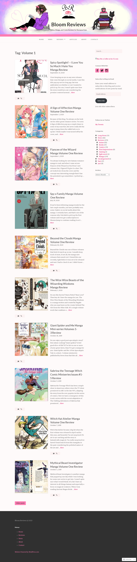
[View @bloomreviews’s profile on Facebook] (97, 70)
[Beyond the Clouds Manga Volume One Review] (56, 270)
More (73, 92)
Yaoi (99, 161)
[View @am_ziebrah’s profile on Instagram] (107, 70)
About (83, 39)
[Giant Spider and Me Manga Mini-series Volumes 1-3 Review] (21, 361)
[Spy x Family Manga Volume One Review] (56, 229)
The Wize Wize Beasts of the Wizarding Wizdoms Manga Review (67, 283)
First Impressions (106, 149)
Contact (94, 39)
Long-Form (102, 135)
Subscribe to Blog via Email (104, 79)
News (50, 39)
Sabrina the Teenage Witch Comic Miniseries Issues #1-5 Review (66, 374)
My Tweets (99, 124)
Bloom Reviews (68, 24)
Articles (73, 39)
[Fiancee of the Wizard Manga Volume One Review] (56, 184)
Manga (101, 156)
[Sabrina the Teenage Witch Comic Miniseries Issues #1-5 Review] (21, 409)
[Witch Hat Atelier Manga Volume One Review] (56, 453)
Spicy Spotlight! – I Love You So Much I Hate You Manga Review (66, 66)
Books (101, 145)
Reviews (60, 39)
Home (41, 39)
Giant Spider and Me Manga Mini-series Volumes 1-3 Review (66, 329)
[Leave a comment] (53, 270)
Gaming (102, 152)
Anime (101, 142)
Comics (102, 147)
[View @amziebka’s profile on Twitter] (102, 70)
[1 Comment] (18, 98)
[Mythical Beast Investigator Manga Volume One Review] (56, 495)
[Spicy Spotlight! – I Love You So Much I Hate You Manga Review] (21, 98)
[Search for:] (108, 51)
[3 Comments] (18, 361)
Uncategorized (103, 159)
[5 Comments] (53, 229)
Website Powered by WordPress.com (27, 552)
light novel (103, 154)
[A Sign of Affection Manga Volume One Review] (56, 140)
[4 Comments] (53, 184)
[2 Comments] (18, 409)
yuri (99, 163)
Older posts (20, 503)
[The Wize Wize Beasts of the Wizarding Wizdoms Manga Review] (21, 316)
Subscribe (101, 101)
